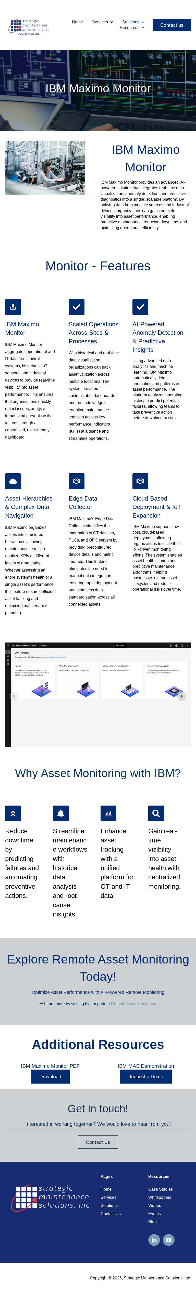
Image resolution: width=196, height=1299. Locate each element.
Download (50, 1076)
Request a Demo (145, 1076)
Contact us (171, 25)
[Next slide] (181, 696)
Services (100, 22)
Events (154, 1214)
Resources (129, 27)
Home (77, 22)
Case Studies (160, 1189)
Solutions (130, 22)
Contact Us (98, 1142)
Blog (152, 1222)
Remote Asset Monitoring (133, 1004)
